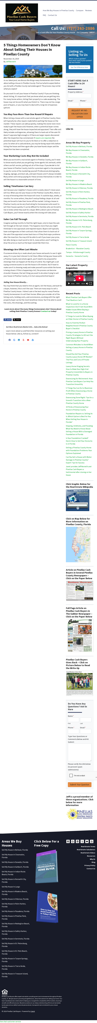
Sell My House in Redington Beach (79, 209)
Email (70, 100)
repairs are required (43, 138)
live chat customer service (10, 1021)
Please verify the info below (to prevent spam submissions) (79, 767)
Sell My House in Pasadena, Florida (79, 198)
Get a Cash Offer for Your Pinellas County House (55, 32)
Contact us (45, 311)
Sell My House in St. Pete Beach (78, 227)
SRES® (92, 32)
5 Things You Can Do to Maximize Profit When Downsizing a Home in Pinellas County (79, 391)
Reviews (88, 10)
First (69, 723)
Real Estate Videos (88, 853)
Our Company (82, 32)
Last (81, 723)
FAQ (44, 15)
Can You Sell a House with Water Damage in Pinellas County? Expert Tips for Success (79, 460)
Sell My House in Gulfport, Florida (15, 867)
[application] (79, 278)
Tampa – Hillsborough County (78, 252)
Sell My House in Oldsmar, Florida (79, 188)
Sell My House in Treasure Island (79, 241)
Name (71, 716)
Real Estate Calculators (86, 850)
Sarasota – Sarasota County (77, 256)
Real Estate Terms (88, 846)
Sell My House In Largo (75, 180)
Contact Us (52, 15)
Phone (83, 100)
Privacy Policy (89, 865)
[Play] (69, 283)
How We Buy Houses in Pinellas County (58, 10)
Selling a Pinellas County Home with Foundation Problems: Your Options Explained (79, 450)
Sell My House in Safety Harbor (78, 212)
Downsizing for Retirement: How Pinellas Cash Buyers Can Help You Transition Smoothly (79, 381)
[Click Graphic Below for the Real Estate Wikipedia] (77, 500)
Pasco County (71, 244)
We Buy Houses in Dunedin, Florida (79, 157)
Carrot (33, 1011)
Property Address (75, 92)
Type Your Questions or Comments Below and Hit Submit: (78, 739)
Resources (91, 856)
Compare (79, 10)
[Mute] (87, 283)
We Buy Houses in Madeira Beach (79, 184)
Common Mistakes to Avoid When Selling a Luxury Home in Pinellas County (79, 347)
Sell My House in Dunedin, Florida (15, 862)
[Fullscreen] (90, 283)
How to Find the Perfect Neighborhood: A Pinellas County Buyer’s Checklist (79, 326)
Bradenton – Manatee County (78, 248)
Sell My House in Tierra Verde (77, 237)
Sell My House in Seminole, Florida (79, 216)
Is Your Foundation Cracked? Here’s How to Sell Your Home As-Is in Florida (79, 441)
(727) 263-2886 (81, 28)
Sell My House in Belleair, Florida (79, 146)
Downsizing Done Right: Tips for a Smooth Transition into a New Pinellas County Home (79, 400)
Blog (93, 862)
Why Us (92, 859)
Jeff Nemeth (11, 61)
